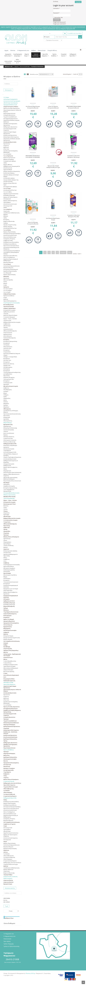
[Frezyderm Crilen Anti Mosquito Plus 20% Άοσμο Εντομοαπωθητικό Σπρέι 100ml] (74, 201)
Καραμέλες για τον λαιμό (11, 588)
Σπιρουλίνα (7, 352)
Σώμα (5, 285)
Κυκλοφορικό (7, 615)
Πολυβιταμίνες (8, 367)
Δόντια (6, 852)
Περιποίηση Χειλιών (9, 113)
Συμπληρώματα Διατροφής (17, 55)
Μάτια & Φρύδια (8, 280)
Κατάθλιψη (7, 646)
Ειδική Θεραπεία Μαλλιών (11, 722)
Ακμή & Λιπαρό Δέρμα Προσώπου (10, 132)
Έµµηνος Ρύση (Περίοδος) (11, 650)
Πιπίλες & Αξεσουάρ (9, 442)
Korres (5, 900)
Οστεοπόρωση (8, 625)
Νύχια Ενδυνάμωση (9, 606)
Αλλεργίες (7, 599)
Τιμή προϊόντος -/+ (44, 74)
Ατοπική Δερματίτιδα (10, 452)
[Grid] (25, 74)
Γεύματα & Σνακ (8, 438)
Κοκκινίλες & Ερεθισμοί (10, 445)
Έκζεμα (6, 608)
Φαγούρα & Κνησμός (9, 724)
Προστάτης (7, 525)
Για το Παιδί (7, 292)
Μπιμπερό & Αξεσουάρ (10, 428)
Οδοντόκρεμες (8, 792)
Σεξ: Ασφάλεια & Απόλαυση (12, 641)
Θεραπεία (6, 513)
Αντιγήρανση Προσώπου (11, 118)
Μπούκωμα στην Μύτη (10, 575)
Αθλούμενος (7, 409)
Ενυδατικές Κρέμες (9, 173)
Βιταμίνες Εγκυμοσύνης (10, 341)
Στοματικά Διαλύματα (10, 796)
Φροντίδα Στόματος (9, 785)
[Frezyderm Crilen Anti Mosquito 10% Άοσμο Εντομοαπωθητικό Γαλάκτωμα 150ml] (74, 141)
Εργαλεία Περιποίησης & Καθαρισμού (11, 259)
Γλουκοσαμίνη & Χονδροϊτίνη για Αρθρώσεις (12, 373)
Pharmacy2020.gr (30, 973)
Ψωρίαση (6, 533)
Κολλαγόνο (7, 369)
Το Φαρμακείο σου (9, 934)
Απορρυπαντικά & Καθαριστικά (9, 464)
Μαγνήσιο (6, 407)
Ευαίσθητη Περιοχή (9, 195)
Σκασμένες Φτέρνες (9, 239)
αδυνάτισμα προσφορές (11, 103)
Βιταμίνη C (7, 381)
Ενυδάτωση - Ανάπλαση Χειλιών (10, 732)
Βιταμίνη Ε (6, 350)
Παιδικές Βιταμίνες (9, 377)
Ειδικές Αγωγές (8, 226)
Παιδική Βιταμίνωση (9, 680)
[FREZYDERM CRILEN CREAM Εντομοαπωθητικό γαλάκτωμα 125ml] (74, 90)
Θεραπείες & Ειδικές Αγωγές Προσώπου (12, 139)
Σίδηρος (6, 395)
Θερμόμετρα (7, 426)
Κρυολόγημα (7, 573)
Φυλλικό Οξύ (7, 348)
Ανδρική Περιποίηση (9, 294)
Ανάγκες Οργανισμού (10, 308)
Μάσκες (6, 216)
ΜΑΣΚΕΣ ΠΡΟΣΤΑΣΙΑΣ (10, 496)
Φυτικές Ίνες (7, 360)
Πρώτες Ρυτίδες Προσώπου (12, 108)
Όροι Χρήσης (7, 941)
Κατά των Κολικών (9, 433)
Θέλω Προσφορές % (17, 61)
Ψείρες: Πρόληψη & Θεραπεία (12, 457)
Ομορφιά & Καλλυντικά (7, 55)
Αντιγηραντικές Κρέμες (10, 186)
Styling (6, 223)
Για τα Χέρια (7, 264)
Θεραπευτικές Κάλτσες (10, 255)
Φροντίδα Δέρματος (45, 55)
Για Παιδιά (6, 790)
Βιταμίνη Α (7, 362)
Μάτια (5, 659)
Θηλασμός (7, 484)
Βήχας (5, 576)
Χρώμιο (6, 405)
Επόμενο (63, 252)
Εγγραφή (78, 2)
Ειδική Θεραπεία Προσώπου (12, 726)
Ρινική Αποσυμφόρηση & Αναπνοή (11, 586)
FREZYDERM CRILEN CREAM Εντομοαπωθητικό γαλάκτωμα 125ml (73, 108)
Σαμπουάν (7, 211)
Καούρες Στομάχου (9, 768)
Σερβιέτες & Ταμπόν (9, 824)
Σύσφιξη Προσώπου (9, 115)
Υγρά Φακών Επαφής (9, 666)
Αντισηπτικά (7, 764)
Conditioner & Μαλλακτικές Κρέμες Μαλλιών (12, 868)
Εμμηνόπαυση (8, 334)
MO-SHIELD (7, 902)
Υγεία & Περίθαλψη (35, 55)
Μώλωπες (7, 755)
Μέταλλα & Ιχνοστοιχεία (11, 386)
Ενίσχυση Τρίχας (8, 636)
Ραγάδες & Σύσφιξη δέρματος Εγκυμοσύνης (12, 711)
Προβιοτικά (7, 365)
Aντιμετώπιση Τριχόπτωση (12, 637)
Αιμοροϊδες (7, 531)
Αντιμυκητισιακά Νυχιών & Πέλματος (11, 248)
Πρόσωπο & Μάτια (9, 295)
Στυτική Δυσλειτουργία (10, 520)
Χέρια (5, 841)
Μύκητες (6, 610)
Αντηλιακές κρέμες (9, 178)
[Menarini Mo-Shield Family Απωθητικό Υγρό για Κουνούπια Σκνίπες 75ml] (53, 142)
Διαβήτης (6, 563)
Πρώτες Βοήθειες (53, 55)
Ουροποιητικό (8, 332)
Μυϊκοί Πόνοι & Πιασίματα (11, 779)
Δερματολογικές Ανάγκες (11, 106)
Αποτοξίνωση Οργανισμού (11, 675)
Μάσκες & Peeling (9, 159)
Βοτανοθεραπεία (9, 304)
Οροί (5, 185)
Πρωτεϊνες (7, 375)
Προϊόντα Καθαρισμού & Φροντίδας (10, 555)
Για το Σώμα (7, 188)
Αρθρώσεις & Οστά (9, 312)
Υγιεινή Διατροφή (9, 306)
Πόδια (5, 800)
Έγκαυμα (6, 535)
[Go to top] (83, 982)
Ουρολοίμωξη (8, 648)
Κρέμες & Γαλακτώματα (10, 197)
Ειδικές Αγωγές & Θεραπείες (12, 171)
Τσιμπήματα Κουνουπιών (11, 612)
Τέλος (69, 252)
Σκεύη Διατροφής (9, 429)
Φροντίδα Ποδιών (9, 566)
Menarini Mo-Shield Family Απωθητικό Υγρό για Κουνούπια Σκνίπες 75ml (53, 168)
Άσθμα (5, 645)
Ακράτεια (6, 549)
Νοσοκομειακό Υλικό (10, 504)
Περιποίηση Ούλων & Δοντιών (12, 481)
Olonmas (12, 50)
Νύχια (5, 283)
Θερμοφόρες (7, 542)
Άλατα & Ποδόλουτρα (10, 237)
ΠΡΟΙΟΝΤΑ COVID (8, 682)
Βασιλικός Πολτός (9, 364)
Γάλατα (6, 431)
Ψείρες (6, 511)
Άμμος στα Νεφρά (9, 619)
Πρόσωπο (6, 278)
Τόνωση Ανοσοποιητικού (11, 582)
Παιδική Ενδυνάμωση (10, 338)
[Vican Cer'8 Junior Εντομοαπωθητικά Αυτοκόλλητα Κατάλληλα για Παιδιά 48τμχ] (53, 90)
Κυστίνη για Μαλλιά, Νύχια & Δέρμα (12, 354)
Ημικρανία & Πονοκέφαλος (11, 623)
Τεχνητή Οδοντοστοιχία (11, 787)
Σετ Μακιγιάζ (7, 273)
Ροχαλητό (6, 617)
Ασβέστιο (6, 388)
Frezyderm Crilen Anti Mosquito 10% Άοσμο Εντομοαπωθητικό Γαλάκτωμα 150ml (73, 158)
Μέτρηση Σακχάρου (9, 568)
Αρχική (6, 50)
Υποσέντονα (7, 552)
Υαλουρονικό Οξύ (9, 379)
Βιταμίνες (6, 219)
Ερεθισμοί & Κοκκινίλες (10, 739)
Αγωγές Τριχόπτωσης (10, 225)
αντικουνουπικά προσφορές (12, 101)
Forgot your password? (59, 22)
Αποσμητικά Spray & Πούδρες (12, 233)
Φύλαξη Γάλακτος (9, 436)
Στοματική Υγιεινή (63, 55)
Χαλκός (6, 402)
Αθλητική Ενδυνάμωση (10, 331)
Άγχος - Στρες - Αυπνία (10, 318)
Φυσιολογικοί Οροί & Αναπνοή (12, 472)
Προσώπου (7, 144)
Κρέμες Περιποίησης (10, 232)
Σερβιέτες (7, 559)
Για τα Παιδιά (7, 154)
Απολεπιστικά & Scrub (10, 204)
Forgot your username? (59, 24)
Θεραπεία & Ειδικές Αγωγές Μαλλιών (11, 121)
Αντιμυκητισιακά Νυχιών (11, 269)
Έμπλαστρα (7, 538)
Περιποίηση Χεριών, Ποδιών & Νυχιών (12, 110)
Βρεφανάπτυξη (8, 424)
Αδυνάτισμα (7, 325)
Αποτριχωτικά (8, 206)
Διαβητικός (7, 324)
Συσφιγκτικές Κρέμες (10, 161)
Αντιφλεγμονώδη (9, 770)
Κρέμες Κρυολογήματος (10, 467)
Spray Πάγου (7, 544)
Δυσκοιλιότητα (8, 329)
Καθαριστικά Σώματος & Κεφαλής (11, 461)
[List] (28, 74)
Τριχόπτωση (7, 320)
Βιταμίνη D (7, 343)
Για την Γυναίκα (8, 288)
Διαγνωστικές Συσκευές (8, 62)
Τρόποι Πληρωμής (9, 944)
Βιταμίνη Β (7, 370)
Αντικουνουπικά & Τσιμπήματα (9, 449)
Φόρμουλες (7, 398)
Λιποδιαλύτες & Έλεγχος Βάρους (11, 411)
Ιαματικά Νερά (8, 169)
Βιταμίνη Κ (7, 358)
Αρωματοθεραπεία (9, 621)
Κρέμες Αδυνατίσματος (10, 200)
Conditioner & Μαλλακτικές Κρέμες (12, 213)
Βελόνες (6, 506)
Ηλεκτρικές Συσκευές (10, 440)
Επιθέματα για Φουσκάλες (11, 242)
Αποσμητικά (7, 199)
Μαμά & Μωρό (26, 55)
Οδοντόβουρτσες (9, 788)
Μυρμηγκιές (7, 628)
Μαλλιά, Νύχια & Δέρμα (10, 315)
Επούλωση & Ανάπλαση (10, 737)
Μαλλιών (6, 147)
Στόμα (5, 673)
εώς (11, 911)
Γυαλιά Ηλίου (7, 663)
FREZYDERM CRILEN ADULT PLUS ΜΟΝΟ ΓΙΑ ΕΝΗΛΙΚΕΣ (33, 156)
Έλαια (5, 540)
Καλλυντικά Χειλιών (9, 157)
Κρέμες (6, 435)
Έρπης (5, 529)
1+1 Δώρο (6, 97)
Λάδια (5, 163)
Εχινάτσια (6, 594)
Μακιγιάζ (6, 276)
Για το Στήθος (8, 192)
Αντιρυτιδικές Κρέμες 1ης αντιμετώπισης (11, 180)
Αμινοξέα (6, 384)
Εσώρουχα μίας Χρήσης (10, 551)
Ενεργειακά (7, 417)
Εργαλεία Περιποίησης (10, 271)
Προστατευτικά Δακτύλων (11, 245)
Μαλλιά (6, 299)
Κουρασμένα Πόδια (9, 679)
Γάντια (5, 509)
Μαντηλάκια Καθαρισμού (11, 668)
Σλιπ (5, 561)
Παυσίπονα (7, 766)
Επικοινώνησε (42, 50)
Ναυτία (6, 652)
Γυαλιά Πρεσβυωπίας (10, 661)
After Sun (6, 149)
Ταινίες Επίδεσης (9, 545)
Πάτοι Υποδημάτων (9, 257)
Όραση (6, 327)
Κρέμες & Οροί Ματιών (10, 183)
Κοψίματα (6, 774)
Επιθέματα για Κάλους (10, 244)
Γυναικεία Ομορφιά (9, 317)
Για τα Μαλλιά (8, 209)
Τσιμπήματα (7, 772)
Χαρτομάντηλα (8, 590)
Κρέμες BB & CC (8, 164)
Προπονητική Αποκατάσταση (12, 414)
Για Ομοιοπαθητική (9, 794)
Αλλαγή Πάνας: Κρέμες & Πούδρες (11, 454)
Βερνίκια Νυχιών (8, 262)
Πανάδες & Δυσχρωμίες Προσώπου (10, 124)
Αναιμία (6, 643)
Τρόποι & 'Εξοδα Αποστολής (11, 946)
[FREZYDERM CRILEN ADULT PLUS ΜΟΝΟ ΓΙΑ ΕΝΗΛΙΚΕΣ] (33, 141)
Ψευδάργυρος (8, 389)
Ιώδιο (5, 396)
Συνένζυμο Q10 (8, 382)
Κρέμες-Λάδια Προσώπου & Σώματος (11, 475)
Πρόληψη (6, 514)
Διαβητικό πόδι (8, 240)
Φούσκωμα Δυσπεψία (10, 630)
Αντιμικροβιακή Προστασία (11, 493)
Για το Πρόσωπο (8, 156)
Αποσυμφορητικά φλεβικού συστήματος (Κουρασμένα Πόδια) (12, 252)
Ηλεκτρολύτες (8, 346)
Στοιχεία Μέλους (52, 50)
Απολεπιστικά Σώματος (11, 838)
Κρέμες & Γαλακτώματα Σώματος (10, 835)
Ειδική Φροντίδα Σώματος (11, 137)
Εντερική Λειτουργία (9, 310)
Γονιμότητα (7, 522)
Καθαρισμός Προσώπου (10, 127)
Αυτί (5, 677)
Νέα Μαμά (6, 482)
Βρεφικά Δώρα (8, 884)
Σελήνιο (6, 391)
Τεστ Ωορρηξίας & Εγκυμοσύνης (9, 490)
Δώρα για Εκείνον (8, 882)
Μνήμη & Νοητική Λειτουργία (12, 322)
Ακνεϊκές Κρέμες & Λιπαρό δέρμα (11, 175)
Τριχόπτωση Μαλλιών (10, 117)
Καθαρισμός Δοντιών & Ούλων (12, 783)
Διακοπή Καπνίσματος (10, 613)
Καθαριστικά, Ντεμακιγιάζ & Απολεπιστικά (12, 167)
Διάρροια (6, 632)
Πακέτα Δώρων (8, 878)
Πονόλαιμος (7, 578)
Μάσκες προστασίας (10, 495)
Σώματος (6, 145)
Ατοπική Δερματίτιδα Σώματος (10, 129)
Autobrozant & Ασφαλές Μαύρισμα (11, 151)
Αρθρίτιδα (7, 527)
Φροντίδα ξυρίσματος (10, 301)
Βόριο (5, 393)
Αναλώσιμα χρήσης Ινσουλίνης (9, 570)
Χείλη (5, 281)
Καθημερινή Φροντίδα (73, 55)
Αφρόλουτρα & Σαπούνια (11, 193)
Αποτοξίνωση (8, 336)
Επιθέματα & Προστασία (11, 664)
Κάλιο (5, 400)
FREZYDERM (7, 898)
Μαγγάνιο (6, 403)
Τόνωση (6, 313)
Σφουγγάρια (7, 202)
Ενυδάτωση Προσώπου (10, 135)
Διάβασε (33, 50)
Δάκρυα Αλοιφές (8, 669)
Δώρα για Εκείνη (8, 880)
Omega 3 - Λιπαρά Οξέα (10, 357)
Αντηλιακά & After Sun (10, 190)
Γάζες (5, 507)
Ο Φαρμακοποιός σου (23, 50)
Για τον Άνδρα (8, 290)
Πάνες (5, 469)
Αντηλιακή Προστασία (10, 142)
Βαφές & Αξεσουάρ (9, 221)
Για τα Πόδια (7, 230)
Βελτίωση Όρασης (9, 671)
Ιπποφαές (6, 345)
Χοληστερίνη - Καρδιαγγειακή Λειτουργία (12, 654)
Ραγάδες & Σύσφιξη (9, 486)
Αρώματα (6, 287)
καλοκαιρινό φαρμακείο (11, 99)
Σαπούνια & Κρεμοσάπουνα (11, 266)
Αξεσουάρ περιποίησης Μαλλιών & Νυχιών (10, 478)
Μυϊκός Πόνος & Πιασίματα (11, 537)
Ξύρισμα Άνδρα (8, 874)
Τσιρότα (6, 777)
